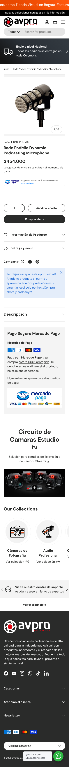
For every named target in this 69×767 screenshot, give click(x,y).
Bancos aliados (27, 183)
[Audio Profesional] (48, 531)
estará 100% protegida (34, 362)
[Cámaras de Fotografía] (17, 531)
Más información (54, 12)
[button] (55, 22)
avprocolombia (20, 757)
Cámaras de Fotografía (17, 553)
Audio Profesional (48, 553)
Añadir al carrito (46, 208)
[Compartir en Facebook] (30, 261)
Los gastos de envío (15, 167)
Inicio (6, 69)
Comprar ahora (34, 219)
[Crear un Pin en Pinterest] (37, 261)
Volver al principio (34, 604)
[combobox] (34, 32)
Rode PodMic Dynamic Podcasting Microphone (37, 69)
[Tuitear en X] (22, 261)
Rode (7, 142)
